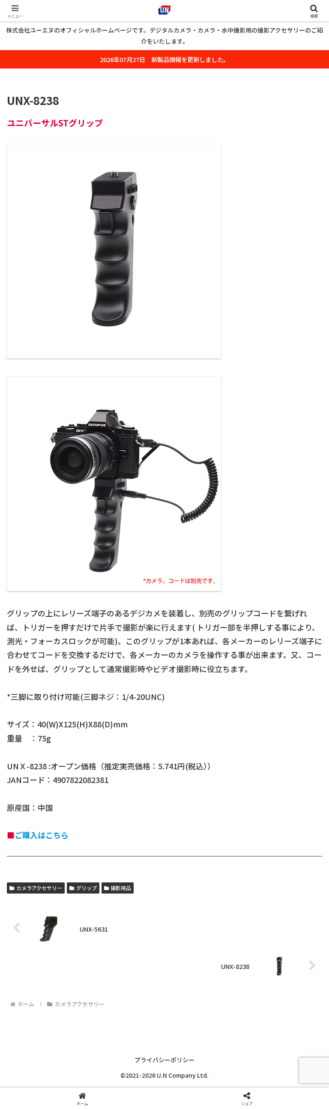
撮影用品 (121, 887)
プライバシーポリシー (164, 1059)
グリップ (86, 887)
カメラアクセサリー (39, 887)
